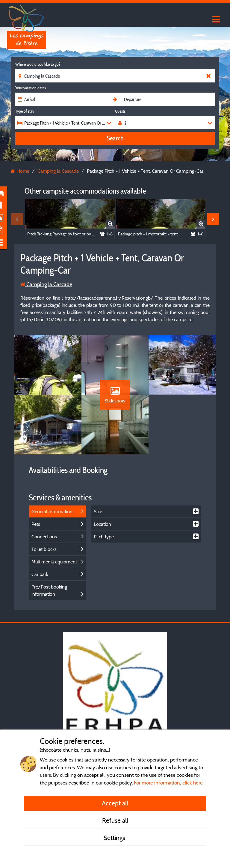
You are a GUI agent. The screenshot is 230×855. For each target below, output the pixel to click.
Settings (115, 838)
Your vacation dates (30, 88)
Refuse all (115, 820)
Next (213, 219)
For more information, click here (168, 782)
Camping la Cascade (48, 284)
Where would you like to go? (37, 64)
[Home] (26, 16)
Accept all (115, 803)
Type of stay (24, 111)
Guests (120, 111)
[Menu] (215, 19)
